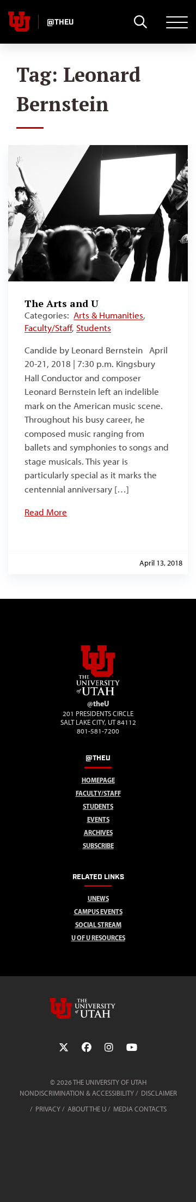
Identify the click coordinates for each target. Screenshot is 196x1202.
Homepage (98, 780)
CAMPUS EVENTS (98, 911)
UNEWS (98, 898)
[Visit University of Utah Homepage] (19, 21)
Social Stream (98, 925)
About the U (87, 1109)
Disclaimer (159, 1093)
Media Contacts (140, 1109)
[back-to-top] (183, 1180)
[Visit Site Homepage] (98, 693)
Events (98, 819)
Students (93, 327)
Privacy (47, 1109)
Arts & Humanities (108, 315)
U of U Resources (98, 938)
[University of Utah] (98, 1008)
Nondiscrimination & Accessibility (77, 1093)
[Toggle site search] (140, 22)
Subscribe (98, 846)
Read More (45, 512)
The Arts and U (61, 303)
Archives (98, 832)
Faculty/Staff (48, 327)
